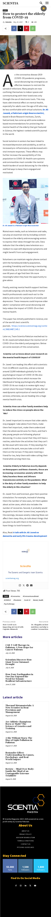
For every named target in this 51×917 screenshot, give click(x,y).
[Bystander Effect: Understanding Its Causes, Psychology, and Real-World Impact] (41, 756)
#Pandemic (17, 600)
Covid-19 (27, 600)
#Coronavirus (15, 596)
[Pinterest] (26, 28)
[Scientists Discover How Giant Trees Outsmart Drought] (40, 663)
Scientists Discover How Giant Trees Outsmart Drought (18, 662)
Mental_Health (38, 600)
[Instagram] (20, 585)
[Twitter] (23, 585)
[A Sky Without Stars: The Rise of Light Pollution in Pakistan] (41, 741)
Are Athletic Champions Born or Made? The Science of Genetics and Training (18, 725)
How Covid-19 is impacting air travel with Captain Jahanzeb (13, 627)
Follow (25, 860)
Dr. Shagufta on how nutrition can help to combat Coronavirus (39, 627)
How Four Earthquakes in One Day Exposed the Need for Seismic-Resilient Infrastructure (19, 678)
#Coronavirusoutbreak (30, 596)
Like (10, 860)
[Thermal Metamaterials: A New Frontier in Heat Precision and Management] (41, 709)
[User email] (31, 585)
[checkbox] (44, 8)
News (5, 10)
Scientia (8, 22)
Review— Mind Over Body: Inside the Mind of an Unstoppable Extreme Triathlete (19, 772)
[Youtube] (35, 885)
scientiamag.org (12, 578)
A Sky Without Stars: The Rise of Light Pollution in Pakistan (18, 740)
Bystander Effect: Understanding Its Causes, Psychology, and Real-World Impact (19, 756)
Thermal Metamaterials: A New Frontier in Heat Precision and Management (19, 709)
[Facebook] (14, 28)
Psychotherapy (9, 604)
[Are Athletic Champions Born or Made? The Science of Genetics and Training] (41, 725)
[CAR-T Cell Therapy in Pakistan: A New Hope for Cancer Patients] (40, 649)
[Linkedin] (25, 885)
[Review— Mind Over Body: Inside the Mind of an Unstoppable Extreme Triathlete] (41, 772)
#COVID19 (7, 600)
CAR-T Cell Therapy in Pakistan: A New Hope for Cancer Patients (19, 647)
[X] (20, 28)
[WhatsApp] (32, 28)
